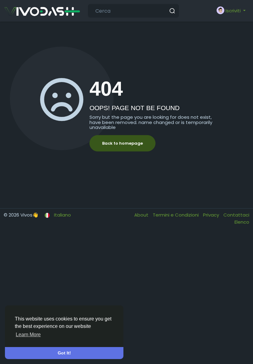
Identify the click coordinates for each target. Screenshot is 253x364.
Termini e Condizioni (176, 215)
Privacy (211, 215)
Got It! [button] (64, 352)
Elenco (241, 222)
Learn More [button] (28, 334)
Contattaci (236, 215)
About (142, 215)
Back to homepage (122, 143)
